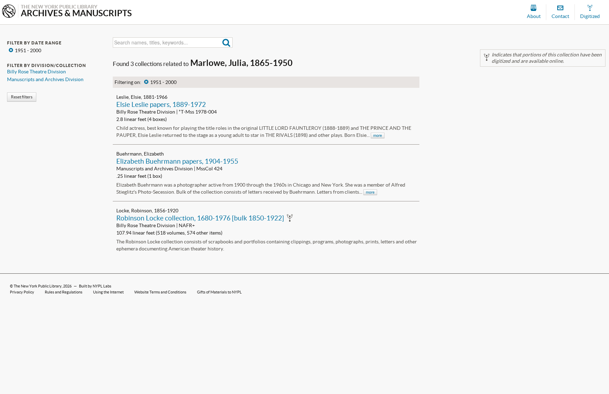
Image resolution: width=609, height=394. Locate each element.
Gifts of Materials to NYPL (219, 292)
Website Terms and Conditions (160, 292)
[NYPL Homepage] (9, 11)
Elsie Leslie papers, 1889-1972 (161, 104)
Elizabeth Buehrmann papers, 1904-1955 (177, 161)
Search (226, 42)
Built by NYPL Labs (95, 286)
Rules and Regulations (63, 292)
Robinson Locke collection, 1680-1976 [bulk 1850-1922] (200, 218)
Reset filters (21, 97)
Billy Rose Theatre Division (36, 71)
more (377, 135)
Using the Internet (108, 292)
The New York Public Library (38, 286)
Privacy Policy (22, 292)
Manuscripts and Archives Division (45, 79)
